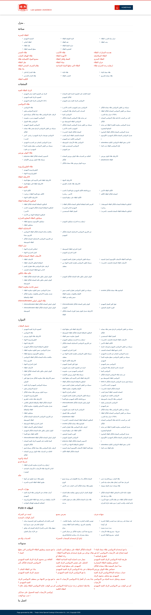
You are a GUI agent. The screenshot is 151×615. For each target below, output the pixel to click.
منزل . (21, 22)
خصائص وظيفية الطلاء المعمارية (106, 563)
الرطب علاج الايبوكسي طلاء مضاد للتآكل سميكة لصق (40, 114)
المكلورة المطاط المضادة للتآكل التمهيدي (36, 347)
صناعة (21, 29)
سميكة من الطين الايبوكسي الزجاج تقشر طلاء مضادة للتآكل (40, 130)
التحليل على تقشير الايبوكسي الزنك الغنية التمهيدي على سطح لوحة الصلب (72, 564)
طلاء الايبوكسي (24, 104)
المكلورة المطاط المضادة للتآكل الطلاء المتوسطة (77, 333)
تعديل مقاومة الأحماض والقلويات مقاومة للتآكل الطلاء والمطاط (38, 295)
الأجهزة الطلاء (61, 56)
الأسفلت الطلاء (28, 259)
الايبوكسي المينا (67, 114)
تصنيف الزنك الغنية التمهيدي (28, 573)
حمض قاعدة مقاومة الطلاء (28, 287)
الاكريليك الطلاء (24, 177)
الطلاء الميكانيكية (100, 56)
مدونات (22, 543)
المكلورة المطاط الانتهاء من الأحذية (34, 215)
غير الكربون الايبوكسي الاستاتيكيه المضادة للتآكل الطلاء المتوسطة (38, 240)
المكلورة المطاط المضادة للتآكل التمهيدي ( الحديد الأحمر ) (38, 209)
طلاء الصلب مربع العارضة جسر (110, 479)
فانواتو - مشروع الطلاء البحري (110, 535)
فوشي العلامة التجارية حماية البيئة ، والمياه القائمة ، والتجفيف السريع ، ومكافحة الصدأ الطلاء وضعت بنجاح (77, 524)
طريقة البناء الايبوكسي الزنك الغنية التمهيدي (110, 559)
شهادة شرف (99, 514)
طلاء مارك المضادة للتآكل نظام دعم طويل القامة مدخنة (77, 501)
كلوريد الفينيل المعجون (108, 307)
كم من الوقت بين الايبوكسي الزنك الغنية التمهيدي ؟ (112, 587)
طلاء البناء (65, 72)
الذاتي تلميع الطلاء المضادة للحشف (34, 270)
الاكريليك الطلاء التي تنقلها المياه (33, 184)
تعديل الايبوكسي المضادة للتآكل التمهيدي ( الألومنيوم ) (116, 137)
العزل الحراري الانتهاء (30, 252)
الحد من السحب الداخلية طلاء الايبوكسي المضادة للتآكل (115, 119)
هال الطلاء (27, 45)
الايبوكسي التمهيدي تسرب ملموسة (34, 118)
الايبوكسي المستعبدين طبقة (70, 146)
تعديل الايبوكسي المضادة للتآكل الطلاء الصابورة (115, 132)
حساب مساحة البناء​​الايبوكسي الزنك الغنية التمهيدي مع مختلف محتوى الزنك (109, 574)
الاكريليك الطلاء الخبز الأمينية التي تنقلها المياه (37, 180)
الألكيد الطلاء (23, 187)
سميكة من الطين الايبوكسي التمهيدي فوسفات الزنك (116, 347)
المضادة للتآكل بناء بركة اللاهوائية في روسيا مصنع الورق (77, 480)
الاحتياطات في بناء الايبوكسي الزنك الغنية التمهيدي (75, 569)
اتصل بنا (22, 600)
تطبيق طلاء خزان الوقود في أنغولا (34, 479)
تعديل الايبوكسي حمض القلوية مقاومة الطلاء (37, 290)
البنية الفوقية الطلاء (68, 38)
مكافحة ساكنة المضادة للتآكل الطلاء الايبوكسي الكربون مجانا (38, 233)
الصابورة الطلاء (66, 49)
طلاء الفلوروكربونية (25, 167)
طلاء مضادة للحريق (107, 76)
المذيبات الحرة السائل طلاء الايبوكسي (73, 111)
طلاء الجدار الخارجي (30, 76)
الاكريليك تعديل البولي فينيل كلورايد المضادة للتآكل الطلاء (77, 312)
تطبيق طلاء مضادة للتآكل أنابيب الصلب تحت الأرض (77, 486)
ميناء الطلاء (60, 62)
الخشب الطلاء (66, 76)
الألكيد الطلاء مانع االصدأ (31, 434)
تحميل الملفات (23, 326)
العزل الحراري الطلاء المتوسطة (71, 249)
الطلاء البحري (99, 59)
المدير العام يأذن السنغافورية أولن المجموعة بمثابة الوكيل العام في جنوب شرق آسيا (39, 522)
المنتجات (22, 84)
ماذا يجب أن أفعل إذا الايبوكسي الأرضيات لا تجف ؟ (74, 580)
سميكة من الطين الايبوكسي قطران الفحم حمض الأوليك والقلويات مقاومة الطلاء (76, 292)
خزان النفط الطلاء (67, 45)
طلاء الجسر (22, 52)
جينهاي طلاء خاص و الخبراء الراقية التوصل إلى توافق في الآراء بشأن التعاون (39, 529)
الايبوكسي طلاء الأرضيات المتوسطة (73, 142)
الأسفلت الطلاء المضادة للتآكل (29, 256)
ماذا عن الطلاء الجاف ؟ (27, 569)
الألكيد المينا (27, 190)
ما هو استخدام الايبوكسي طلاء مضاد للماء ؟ (110, 550)
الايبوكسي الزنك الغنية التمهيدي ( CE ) (35, 101)
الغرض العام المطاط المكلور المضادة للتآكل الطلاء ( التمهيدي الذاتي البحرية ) (77, 206)
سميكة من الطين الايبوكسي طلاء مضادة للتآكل (115, 107)
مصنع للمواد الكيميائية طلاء (28, 59)
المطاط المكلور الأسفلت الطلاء (33, 263)
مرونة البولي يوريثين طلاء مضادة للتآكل (74, 163)
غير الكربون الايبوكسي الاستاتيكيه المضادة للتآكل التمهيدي (76, 233)
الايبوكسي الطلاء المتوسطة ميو (71, 121)
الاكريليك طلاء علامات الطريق (71, 184)
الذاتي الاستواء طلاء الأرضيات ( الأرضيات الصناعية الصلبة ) (38, 470)
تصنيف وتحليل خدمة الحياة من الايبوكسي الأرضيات (109, 580)
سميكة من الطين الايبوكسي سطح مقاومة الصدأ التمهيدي (115, 359)
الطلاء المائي (27, 42)
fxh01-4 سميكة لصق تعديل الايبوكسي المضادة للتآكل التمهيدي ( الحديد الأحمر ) (117, 383)
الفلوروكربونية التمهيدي (31, 170)
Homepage (126, 7)
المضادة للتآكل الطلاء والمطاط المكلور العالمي (38, 402)
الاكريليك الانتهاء (67, 180)
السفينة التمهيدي (29, 38)
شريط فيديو (22, 462)
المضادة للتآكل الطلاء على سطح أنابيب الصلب (73, 550)
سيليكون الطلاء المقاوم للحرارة (30, 218)
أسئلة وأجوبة (23, 458)
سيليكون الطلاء (28, 225)
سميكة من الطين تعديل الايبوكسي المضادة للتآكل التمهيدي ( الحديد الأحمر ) (77, 126)
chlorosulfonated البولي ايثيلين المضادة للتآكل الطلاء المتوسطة (40, 309)
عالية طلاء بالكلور (24, 273)
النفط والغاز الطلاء (63, 59)
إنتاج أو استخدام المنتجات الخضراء (69, 538)
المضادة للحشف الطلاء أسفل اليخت (73, 135)
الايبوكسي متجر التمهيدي (108, 364)
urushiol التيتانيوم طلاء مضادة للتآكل (112, 290)
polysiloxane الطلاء (107, 160)
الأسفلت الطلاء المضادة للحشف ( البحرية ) (114, 263)
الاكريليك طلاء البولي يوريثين (109, 156)
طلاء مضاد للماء (105, 72)
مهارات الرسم (23, 489)
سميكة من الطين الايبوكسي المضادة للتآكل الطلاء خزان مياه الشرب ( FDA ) (116, 112)
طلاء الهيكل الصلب (25, 56)
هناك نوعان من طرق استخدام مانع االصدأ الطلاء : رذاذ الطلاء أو (75, 554)
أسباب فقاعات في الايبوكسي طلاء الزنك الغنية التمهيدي (38, 494)
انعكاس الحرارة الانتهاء (30, 249)
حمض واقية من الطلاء (69, 297)
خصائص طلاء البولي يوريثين (104, 569)
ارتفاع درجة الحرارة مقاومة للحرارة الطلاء (36, 465)
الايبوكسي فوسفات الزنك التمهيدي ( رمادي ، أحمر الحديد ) (39, 137)
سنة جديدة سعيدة (106, 528)
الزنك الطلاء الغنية (25, 90)
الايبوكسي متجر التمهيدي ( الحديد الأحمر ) (74, 107)
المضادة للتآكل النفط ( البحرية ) (71, 132)
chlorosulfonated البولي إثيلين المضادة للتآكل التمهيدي (76, 305)
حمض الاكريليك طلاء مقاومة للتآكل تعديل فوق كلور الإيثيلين (39, 379)
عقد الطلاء (65, 42)
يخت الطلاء (104, 42)
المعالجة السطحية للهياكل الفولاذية (34, 503)
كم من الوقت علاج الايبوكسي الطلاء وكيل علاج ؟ (36, 586)
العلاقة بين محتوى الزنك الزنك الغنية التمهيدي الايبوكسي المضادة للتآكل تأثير (35, 561)
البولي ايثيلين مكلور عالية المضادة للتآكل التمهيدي (77, 276)
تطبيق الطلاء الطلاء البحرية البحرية (34, 482)
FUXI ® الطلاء (25, 508)
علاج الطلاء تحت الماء (107, 448)
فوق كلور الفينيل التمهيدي (108, 304)
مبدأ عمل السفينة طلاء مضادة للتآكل (108, 566)
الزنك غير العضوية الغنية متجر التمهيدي (35, 94)
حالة (19, 475)
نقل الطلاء (22, 62)
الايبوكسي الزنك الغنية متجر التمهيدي (73, 101)
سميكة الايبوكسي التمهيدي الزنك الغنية (35, 385)
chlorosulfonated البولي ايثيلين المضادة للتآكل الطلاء (40, 304)
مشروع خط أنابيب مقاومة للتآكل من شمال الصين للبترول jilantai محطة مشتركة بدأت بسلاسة (77, 533)
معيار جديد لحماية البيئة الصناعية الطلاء (70, 559)
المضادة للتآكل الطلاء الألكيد (109, 194)
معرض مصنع (61, 514)
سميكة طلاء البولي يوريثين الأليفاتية (34, 160)
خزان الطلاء (98, 62)
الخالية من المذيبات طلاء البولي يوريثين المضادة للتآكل (76, 158)
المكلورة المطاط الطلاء (27, 201)
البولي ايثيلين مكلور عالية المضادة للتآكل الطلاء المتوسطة (38, 281)
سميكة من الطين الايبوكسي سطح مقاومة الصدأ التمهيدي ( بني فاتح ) (38, 147)
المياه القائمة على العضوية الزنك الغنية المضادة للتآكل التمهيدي (76, 95)
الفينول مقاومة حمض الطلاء (70, 336)
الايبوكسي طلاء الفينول (30, 121)
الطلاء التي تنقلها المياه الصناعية (68, 66)
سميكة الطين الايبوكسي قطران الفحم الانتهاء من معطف (77, 264)
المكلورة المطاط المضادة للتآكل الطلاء (35, 204)
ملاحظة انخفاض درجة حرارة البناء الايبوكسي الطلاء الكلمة (73, 587)
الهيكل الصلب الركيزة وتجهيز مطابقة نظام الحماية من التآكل (77, 494)
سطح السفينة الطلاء (30, 49)
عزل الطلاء (22, 246)
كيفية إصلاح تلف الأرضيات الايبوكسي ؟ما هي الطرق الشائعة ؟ (111, 554)
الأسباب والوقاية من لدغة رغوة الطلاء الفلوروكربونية (39, 499)
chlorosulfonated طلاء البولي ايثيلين (32, 301)
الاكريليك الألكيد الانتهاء (30, 197)
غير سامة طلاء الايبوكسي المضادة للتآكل (74, 118)
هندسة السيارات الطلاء (102, 52)
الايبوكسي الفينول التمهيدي (32, 125)
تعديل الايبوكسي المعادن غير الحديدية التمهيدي (37, 142)
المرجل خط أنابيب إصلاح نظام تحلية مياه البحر (115, 482)
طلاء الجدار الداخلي (30, 72)
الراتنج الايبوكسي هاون (30, 111)
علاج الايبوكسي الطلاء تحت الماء (110, 146)
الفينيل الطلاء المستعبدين (69, 211)
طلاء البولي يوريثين (25, 153)
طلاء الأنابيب (60, 52)
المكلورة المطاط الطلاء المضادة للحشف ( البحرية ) (116, 211)
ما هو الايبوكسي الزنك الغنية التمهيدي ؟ (71, 573)
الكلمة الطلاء (23, 79)
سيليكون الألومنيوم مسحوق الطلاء (34, 221)
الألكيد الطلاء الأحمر (107, 190)
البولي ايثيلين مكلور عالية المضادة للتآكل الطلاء (38, 276)
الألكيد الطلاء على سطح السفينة (71, 197)
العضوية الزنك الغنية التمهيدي (32, 97)
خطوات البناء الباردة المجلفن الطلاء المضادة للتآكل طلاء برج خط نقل (116, 494)
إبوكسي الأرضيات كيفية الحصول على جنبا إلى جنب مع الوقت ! (35, 594)
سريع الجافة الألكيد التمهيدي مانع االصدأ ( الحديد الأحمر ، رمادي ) (76, 192)
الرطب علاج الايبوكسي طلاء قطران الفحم (36, 266)
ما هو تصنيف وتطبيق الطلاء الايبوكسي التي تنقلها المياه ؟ (36, 551)
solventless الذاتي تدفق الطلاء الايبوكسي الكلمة (115, 142)
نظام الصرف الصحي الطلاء (28, 66)
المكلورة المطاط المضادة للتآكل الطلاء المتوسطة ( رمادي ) (116, 206)
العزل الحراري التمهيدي (69, 252)
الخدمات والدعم (24, 538)
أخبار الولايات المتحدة (26, 518)
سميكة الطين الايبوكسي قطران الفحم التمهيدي (76, 259)
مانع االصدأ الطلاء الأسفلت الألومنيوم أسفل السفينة (116, 259)
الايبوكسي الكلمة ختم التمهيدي (71, 139)
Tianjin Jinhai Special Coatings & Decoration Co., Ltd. (52, 612)
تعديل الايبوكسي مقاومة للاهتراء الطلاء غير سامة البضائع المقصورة (115, 126)
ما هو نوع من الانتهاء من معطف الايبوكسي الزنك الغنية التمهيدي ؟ (36, 580)
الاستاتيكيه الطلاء (24, 228)
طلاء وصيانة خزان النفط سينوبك (110, 486)
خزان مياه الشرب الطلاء (108, 38)
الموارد (21, 319)
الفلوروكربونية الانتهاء (30, 173)
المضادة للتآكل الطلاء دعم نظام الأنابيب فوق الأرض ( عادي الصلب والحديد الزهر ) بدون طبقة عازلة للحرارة (117, 501)
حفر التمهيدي (66, 149)
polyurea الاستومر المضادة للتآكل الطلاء (36, 156)
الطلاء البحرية (23, 35)
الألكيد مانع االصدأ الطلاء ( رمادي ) (34, 194)
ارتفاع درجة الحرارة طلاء (103, 66)
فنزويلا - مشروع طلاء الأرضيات (110, 531)
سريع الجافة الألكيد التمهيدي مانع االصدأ (74, 399)
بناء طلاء (21, 69)
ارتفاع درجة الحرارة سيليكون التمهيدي (73, 221)
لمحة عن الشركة (24, 514)
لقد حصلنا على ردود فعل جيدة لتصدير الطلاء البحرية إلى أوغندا (116, 522)
